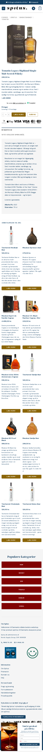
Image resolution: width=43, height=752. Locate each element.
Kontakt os (5, 675)
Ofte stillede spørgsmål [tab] (13, 134)
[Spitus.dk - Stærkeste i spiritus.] (17, 8)
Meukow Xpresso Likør (32, 248)
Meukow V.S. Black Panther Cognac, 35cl (31, 317)
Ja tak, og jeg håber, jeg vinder (30, 744)
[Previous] (5, 44)
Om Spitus (5, 668)
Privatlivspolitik (6, 696)
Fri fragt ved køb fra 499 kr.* (18, 2)
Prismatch (34, 2)
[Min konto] (33, 8)
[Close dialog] (41, 724)
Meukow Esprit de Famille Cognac (9, 317)
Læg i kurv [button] (11, 288)
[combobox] (21, 741)
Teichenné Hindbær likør (10, 249)
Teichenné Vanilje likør (32, 375)
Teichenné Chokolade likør (11, 505)
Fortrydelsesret (7, 690)
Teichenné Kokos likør (31, 504)
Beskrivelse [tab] (7, 130)
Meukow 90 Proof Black (9, 439)
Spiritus (13, 17)
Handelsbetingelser (8, 693)
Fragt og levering (7, 686)
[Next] (38, 44)
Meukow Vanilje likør (31, 438)
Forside (5, 17)
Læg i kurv (19, 115)
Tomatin (5, 19)
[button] (3, 8)
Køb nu (32, 115)
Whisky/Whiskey (25, 17)
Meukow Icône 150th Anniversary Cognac (10, 376)
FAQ (2, 678)
